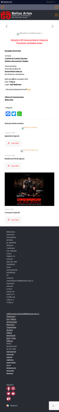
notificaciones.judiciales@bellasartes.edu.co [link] (22, 314)
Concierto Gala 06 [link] (12, 213)
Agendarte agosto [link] (12, 136)
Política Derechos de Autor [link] (10, 335)
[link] (6, 2)
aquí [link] (29, 89)
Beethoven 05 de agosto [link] (14, 159)
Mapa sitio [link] (10, 325)
